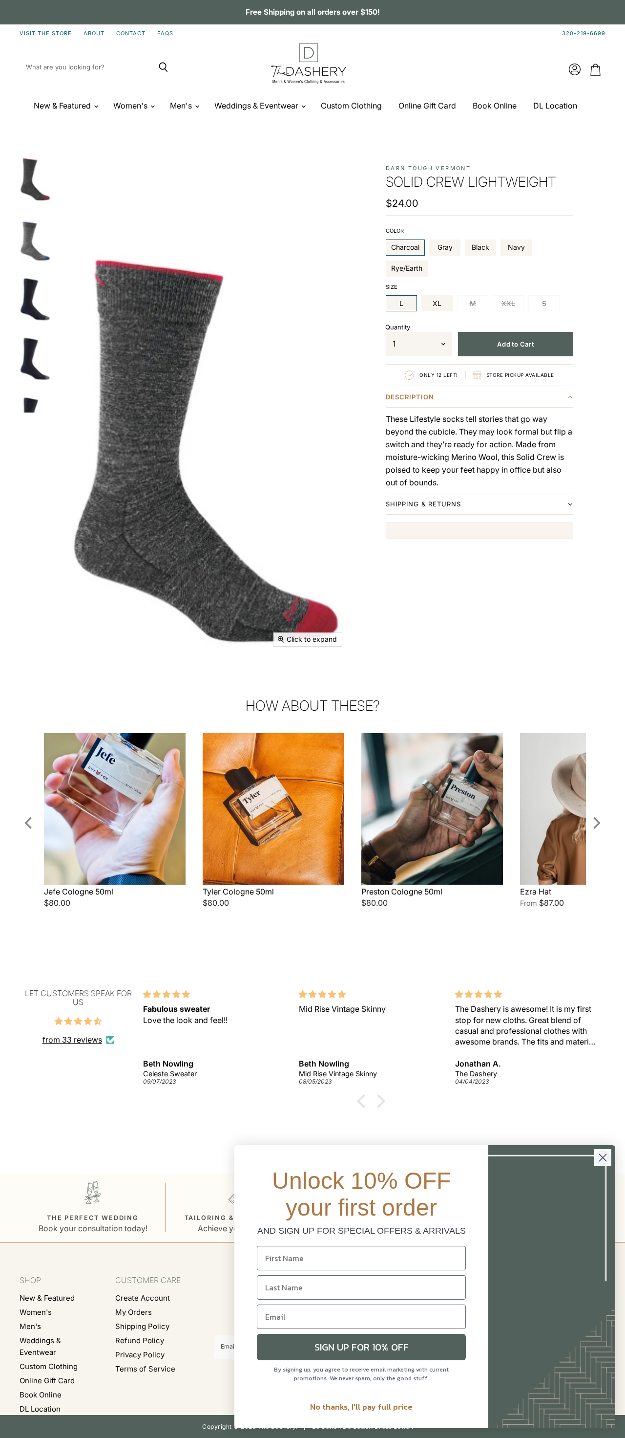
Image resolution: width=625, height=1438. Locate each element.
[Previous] (29, 823)
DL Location (555, 105)
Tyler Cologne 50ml (238, 891)
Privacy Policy (140, 1354)
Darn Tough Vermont (428, 168)
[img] (78, 1021)
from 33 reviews (72, 1039)
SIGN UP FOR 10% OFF (361, 1347)
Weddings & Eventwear (257, 105)
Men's (182, 105)
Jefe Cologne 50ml (78, 891)
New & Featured (63, 105)
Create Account (142, 1298)
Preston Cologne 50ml (401, 891)
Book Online (495, 105)
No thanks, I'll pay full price (361, 1407)
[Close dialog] (602, 1157)
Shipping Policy (142, 1326)
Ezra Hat (535, 891)
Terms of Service (145, 1368)
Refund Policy (139, 1340)
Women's (131, 105)
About (93, 33)
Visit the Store (46, 33)
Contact (131, 33)
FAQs (165, 33)
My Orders (133, 1312)
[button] (479, 399)
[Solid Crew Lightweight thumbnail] (35, 173)
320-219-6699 (583, 33)
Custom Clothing (351, 105)
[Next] (595, 823)
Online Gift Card (427, 105)
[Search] (163, 67)
